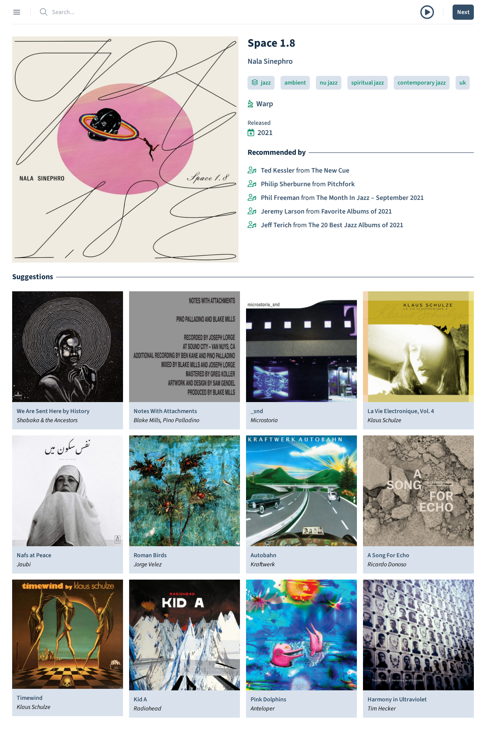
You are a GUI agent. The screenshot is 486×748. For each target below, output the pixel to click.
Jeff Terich (276, 225)
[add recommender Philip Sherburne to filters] (252, 184)
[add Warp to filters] (250, 104)
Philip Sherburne (286, 184)
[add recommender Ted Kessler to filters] (252, 170)
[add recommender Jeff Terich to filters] (252, 225)
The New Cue (330, 170)
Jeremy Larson (283, 211)
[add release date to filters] (251, 132)
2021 (265, 132)
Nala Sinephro (270, 61)
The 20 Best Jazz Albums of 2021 (355, 225)
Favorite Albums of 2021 (356, 211)
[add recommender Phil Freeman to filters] (252, 198)
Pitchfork (341, 184)
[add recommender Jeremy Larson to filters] (252, 211)
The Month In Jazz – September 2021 (370, 198)
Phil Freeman (280, 198)
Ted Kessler (278, 170)
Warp (264, 104)
